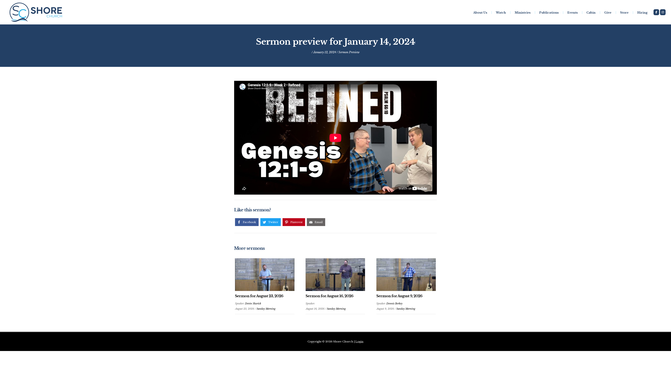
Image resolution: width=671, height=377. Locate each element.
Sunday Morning (266, 308)
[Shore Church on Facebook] (656, 12)
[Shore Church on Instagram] (663, 12)
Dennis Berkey (394, 303)
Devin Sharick (253, 303)
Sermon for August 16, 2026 (329, 296)
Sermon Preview (349, 52)
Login (359, 341)
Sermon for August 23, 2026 (259, 296)
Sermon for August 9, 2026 (399, 296)
